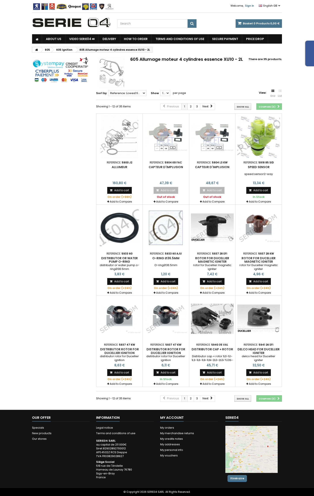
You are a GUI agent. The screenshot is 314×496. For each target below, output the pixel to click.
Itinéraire (237, 478)
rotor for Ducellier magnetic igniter (212, 260)
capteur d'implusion (166, 167)
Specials (38, 428)
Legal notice (104, 428)
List (280, 96)
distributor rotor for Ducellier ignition (119, 351)
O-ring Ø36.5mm (165, 258)
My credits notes (171, 439)
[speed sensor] (258, 136)
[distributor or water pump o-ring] (119, 227)
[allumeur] (119, 136)
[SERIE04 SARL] (71, 22)
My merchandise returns (177, 433)
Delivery (109, 39)
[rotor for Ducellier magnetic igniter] (212, 227)
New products (41, 433)
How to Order (136, 39)
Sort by (101, 93)
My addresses (170, 444)
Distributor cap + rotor (212, 349)
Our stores (39, 439)
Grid (272, 96)
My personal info (171, 450)
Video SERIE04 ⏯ (82, 39)
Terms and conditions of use (180, 39)
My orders (167, 428)
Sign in (249, 5)
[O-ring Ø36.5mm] (165, 227)
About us (53, 39)
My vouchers (169, 455)
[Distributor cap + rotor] (212, 319)
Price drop (255, 39)
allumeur (119, 167)
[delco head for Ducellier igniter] (258, 319)
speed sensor (259, 167)
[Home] (37, 39)
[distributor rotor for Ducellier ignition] (119, 319)
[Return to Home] (36, 49)
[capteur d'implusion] (165, 136)
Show (155, 93)
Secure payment (225, 39)
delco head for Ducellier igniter (259, 351)
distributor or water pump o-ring (119, 260)
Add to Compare (121, 201)
